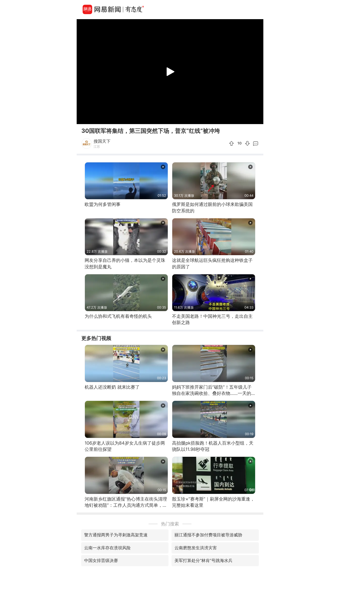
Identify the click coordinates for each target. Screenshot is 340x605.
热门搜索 (170, 523)
